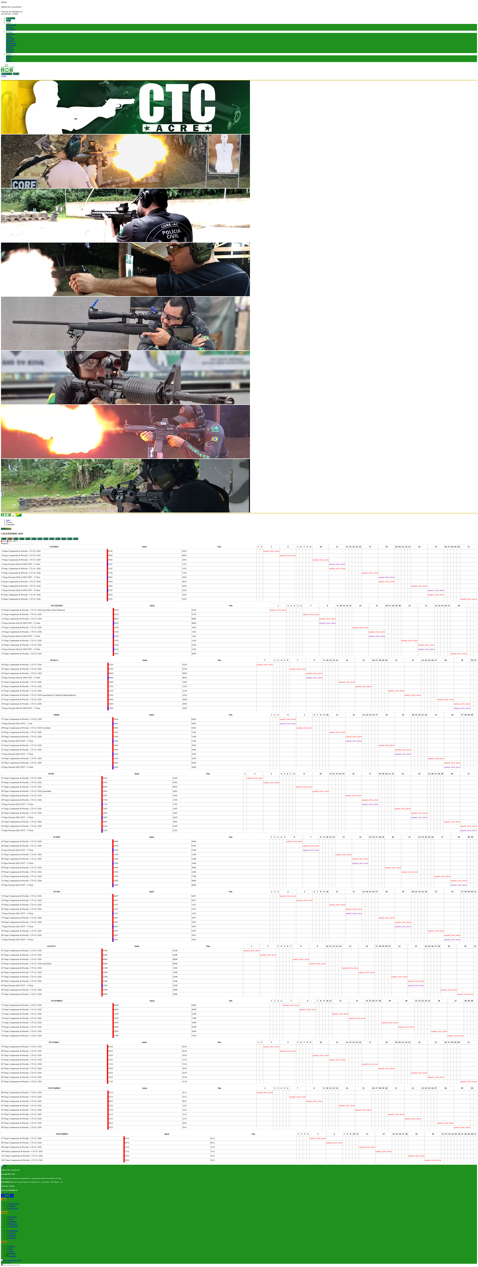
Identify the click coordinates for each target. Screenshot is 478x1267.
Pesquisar (5, 543)
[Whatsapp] (7, 67)
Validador (10, 52)
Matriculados (11, 45)
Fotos (8, 59)
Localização (10, 29)
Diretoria (9, 27)
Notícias (9, 56)
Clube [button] (8, 23)
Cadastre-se (10, 18)
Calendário (10, 38)
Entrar (8, 20)
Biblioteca (10, 50)
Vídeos (9, 61)
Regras (8, 36)
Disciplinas (10, 34)
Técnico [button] (9, 32)
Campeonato (11, 43)
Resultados (10, 41)
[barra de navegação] (20, 74)
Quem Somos (11, 25)
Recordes (9, 47)
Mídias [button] (8, 54)
